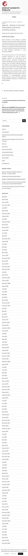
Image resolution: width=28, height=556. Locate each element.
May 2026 (4, 196)
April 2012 (4, 470)
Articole (6, 90)
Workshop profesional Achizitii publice (11, 176)
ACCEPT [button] (20, 553)
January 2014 (5, 417)
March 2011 (5, 504)
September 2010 (6, 520)
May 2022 (4, 236)
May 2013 (4, 439)
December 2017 (6, 303)
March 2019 (5, 275)
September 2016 (6, 328)
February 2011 (5, 506)
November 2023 (6, 222)
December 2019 (6, 266)
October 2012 (5, 459)
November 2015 (6, 356)
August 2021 (5, 241)
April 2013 (4, 442)
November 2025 (6, 205)
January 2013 (5, 451)
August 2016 (5, 330)
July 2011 (4, 495)
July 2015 (4, 367)
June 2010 (4, 529)
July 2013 (4, 434)
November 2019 (6, 269)
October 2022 (5, 227)
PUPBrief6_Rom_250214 (8, 36)
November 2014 (6, 389)
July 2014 (4, 400)
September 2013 (6, 428)
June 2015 (4, 370)
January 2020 (5, 263)
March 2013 (5, 445)
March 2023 (5, 224)
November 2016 (6, 322)
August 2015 (5, 364)
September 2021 (6, 238)
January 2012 (5, 479)
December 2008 (6, 543)
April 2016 (4, 342)
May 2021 (4, 247)
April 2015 (4, 375)
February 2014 (5, 414)
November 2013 (6, 423)
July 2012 (4, 462)
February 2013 (5, 448)
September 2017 (6, 305)
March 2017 (5, 317)
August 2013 (5, 431)
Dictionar (4, 144)
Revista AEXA (5, 158)
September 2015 (6, 361)
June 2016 (4, 336)
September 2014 (6, 395)
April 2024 (4, 219)
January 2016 (5, 350)
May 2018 (4, 294)
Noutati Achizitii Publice (17, 90)
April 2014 (4, 409)
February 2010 (5, 540)
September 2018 (6, 283)
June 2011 (4, 498)
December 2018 (6, 277)
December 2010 (6, 512)
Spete (3, 160)
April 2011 (4, 501)
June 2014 (4, 403)
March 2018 (5, 300)
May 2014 (4, 406)
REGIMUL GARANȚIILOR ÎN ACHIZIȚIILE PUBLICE (13, 179)
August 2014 (5, 398)
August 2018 (5, 286)
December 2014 (6, 386)
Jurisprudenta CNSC (7, 149)
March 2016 (5, 344)
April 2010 (4, 534)
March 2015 (5, 378)
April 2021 (4, 249)
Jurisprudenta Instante (7, 152)
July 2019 (4, 272)
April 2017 (4, 314)
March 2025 (5, 210)
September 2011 (6, 490)
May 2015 (4, 372)
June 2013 (4, 437)
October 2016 (5, 325)
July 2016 (4, 333)
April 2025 (4, 208)
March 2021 (5, 252)
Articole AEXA (5, 132)
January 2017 (5, 319)
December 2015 (6, 353)
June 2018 (4, 291)
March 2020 (5, 261)
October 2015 (5, 358)
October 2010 (5, 518)
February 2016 (5, 347)
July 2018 (4, 289)
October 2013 (5, 425)
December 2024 (6, 213)
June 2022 (4, 233)
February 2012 (5, 476)
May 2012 (4, 467)
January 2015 (5, 384)
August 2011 (5, 493)
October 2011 (5, 487)
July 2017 (4, 308)
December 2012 (6, 453)
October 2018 (5, 280)
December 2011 (6, 481)
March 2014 (5, 412)
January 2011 (5, 509)
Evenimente (5, 146)
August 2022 (5, 230)
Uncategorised (5, 163)
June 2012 (4, 465)
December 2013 (6, 420)
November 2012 (6, 456)
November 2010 (6, 515)
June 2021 (4, 244)
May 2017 (4, 311)
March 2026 (5, 199)
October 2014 (5, 392)
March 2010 (5, 537)
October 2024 (5, 216)
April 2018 (4, 297)
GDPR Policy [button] (13, 553)
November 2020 (6, 258)
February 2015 (5, 381)
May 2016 (4, 339)
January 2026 (5, 202)
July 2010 (4, 526)
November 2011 (6, 484)
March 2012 (5, 473)
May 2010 (4, 532)
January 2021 (5, 255)
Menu (14, 16)
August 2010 (5, 523)
